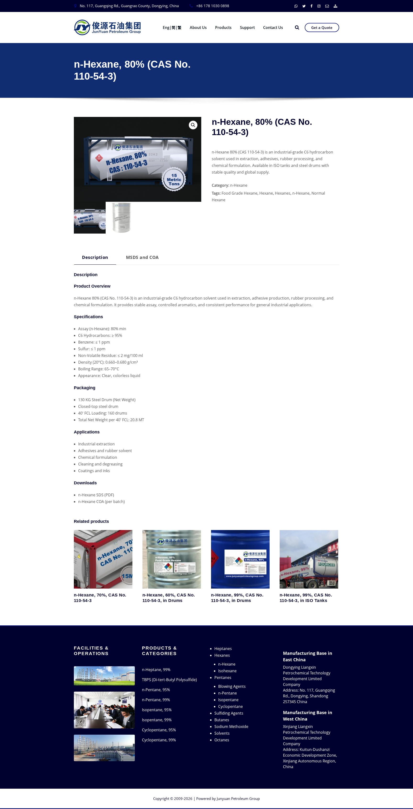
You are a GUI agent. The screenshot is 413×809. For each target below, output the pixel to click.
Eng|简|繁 (172, 27)
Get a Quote (321, 27)
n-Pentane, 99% (156, 699)
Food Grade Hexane (239, 193)
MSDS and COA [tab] (142, 257)
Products (223, 27)
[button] (193, 125)
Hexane (266, 193)
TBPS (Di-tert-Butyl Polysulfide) (169, 679)
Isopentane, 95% (157, 709)
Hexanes (282, 193)
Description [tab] (95, 257)
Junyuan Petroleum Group (238, 798)
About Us (198, 27)
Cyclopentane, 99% (159, 740)
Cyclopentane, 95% (159, 729)
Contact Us (273, 27)
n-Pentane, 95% (156, 689)
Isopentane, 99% (157, 719)
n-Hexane (238, 185)
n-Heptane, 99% (156, 669)
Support (247, 27)
